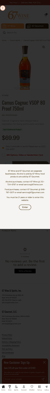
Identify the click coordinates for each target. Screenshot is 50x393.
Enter (25, 207)
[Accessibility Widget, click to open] (2, 8)
